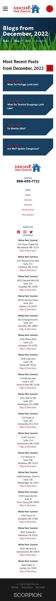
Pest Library (28, 214)
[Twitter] (31, 232)
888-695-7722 (28, 181)
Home (28, 195)
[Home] (27, 8)
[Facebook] (18, 232)
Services (28, 204)
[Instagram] (24, 232)
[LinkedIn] (37, 232)
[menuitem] (14, 587)
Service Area (28, 209)
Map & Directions (28, 250)
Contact (28, 199)
